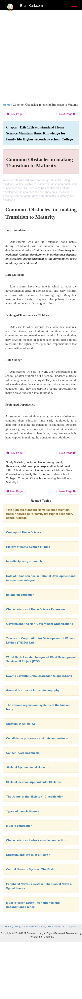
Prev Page (16, 113)
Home (7, 104)
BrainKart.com (31, 6)
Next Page (66, 113)
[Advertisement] (41, 55)
